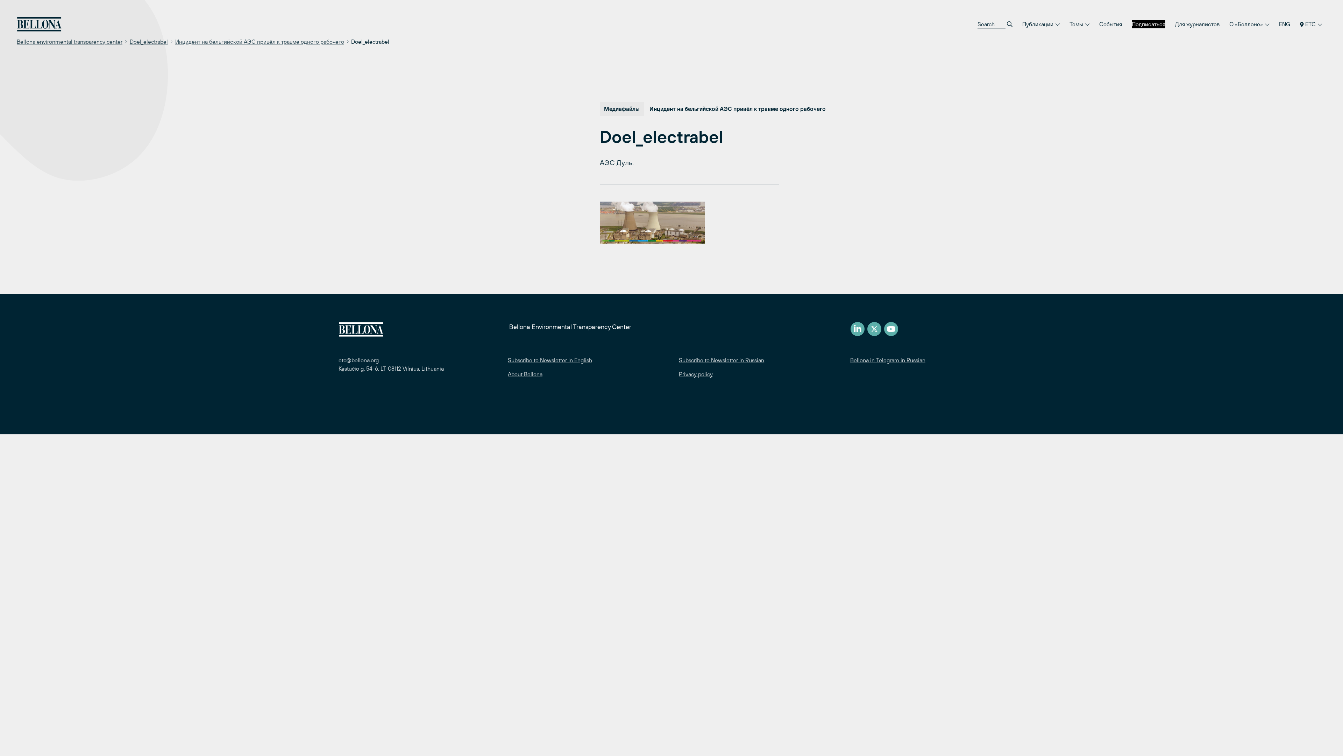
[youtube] (891, 329)
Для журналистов (1197, 24)
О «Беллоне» (1246, 24)
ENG (1284, 24)
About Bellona (525, 374)
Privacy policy (696, 374)
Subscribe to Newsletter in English (550, 360)
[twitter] (874, 329)
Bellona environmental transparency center (69, 41)
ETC (1310, 24)
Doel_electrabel (149, 41)
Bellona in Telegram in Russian (887, 360)
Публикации (1038, 24)
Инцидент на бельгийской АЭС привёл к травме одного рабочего (259, 41)
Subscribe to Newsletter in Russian (721, 360)
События (1110, 24)
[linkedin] (858, 329)
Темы (1077, 24)
